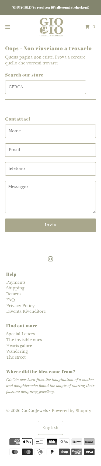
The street (16, 357)
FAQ (10, 300)
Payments (15, 282)
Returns (13, 294)
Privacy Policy (20, 306)
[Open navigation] (8, 27)
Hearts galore (19, 346)
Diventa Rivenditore (26, 311)
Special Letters (20, 334)
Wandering (17, 351)
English (50, 427)
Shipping (15, 288)
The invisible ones (24, 340)
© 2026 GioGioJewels (27, 411)
